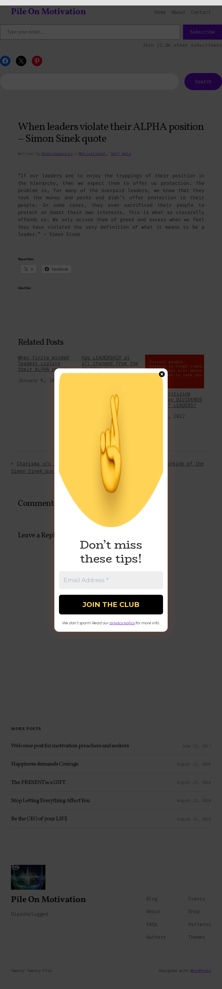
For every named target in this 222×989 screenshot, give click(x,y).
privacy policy (122, 622)
